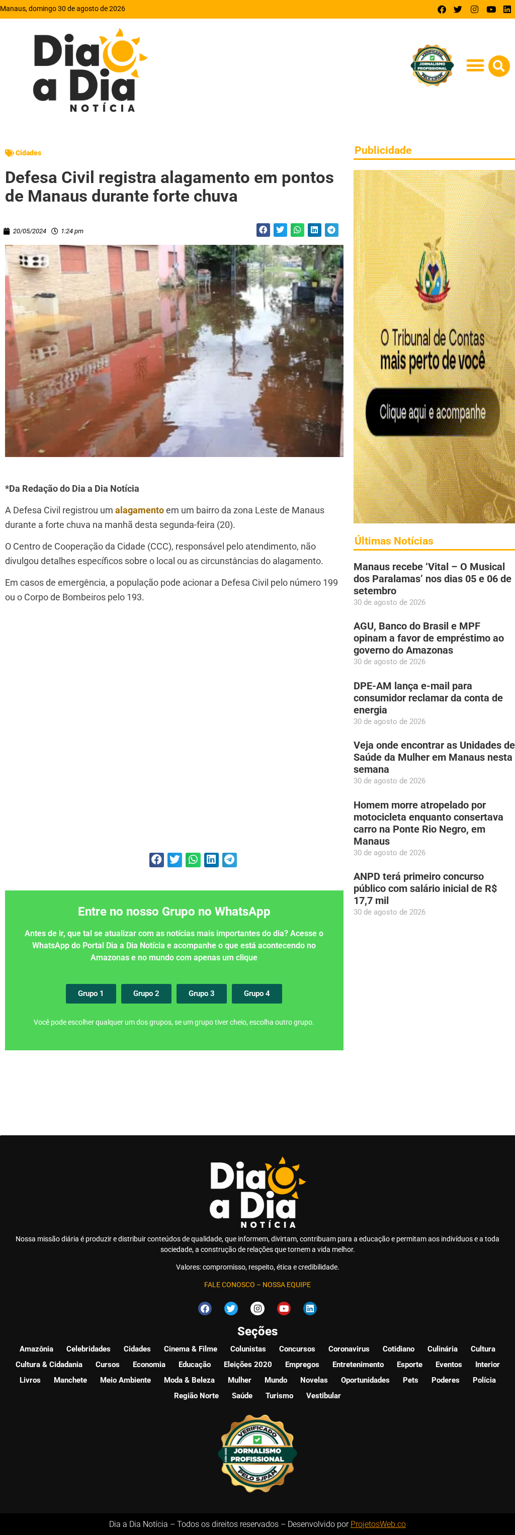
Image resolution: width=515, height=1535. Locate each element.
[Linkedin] (507, 9)
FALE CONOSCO (229, 1285)
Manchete (70, 1380)
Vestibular (323, 1395)
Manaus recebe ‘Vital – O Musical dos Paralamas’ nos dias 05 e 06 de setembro (432, 579)
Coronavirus (349, 1348)
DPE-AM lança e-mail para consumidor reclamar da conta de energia (428, 698)
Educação (195, 1364)
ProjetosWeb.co (378, 1524)
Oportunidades (365, 1380)
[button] (475, 65)
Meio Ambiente (125, 1380)
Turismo (279, 1395)
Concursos (297, 1348)
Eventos (449, 1364)
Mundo (276, 1380)
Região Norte (196, 1395)
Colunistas (248, 1348)
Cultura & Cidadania (49, 1364)
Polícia (484, 1380)
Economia (149, 1364)
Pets (410, 1380)
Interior (487, 1364)
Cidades (28, 153)
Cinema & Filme (190, 1348)
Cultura (483, 1348)
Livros (30, 1380)
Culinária (442, 1348)
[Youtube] (491, 9)
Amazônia (36, 1348)
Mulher (239, 1380)
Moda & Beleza (189, 1380)
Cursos (108, 1364)
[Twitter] (458, 9)
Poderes (446, 1380)
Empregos (302, 1364)
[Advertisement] (174, 733)
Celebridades (88, 1348)
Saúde (242, 1395)
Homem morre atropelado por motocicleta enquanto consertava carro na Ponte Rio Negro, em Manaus (428, 823)
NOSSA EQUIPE (287, 1285)
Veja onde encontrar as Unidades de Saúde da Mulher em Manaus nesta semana (434, 757)
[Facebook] (442, 9)
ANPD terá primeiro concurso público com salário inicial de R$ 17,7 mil (425, 888)
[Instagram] (474, 9)
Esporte (409, 1364)
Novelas (314, 1380)
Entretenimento (358, 1364)
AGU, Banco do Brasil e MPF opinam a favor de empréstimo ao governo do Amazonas (429, 638)
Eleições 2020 (248, 1364)
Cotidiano (398, 1348)
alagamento (139, 510)
